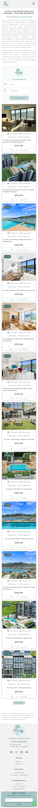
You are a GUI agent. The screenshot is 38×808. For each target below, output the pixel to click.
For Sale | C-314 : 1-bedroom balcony (19, 688)
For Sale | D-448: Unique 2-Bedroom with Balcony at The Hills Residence (17, 141)
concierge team (7, 717)
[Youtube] (26, 752)
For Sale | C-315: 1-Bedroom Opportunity (19, 489)
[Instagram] (16, 752)
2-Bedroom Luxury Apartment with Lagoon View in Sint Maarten (17, 389)
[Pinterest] (21, 752)
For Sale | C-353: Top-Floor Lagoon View (19, 638)
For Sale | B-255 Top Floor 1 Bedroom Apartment (19, 290)
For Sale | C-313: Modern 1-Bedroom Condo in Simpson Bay (18, 240)
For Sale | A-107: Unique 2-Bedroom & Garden (19, 439)
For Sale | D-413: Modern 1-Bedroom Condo (19, 539)
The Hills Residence (22, 45)
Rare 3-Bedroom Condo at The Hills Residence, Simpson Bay (18, 340)
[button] (33, 3)
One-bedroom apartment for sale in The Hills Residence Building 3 (18, 191)
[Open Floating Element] (34, 803)
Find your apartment (19, 98)
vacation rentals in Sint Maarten (12, 60)
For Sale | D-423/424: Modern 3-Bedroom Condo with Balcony (19, 588)
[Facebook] (11, 752)
